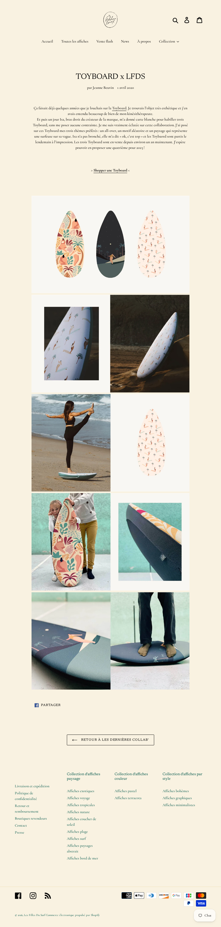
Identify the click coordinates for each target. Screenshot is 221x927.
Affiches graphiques (177, 798)
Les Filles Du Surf (34, 915)
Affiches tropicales (81, 805)
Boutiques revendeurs (31, 818)
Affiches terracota (128, 798)
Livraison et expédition (32, 786)
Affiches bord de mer (82, 858)
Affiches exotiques (80, 791)
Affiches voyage (78, 798)
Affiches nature (78, 812)
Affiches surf (76, 838)
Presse (19, 832)
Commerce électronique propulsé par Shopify (73, 915)
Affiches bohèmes (176, 791)
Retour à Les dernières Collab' (114, 740)
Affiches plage (77, 831)
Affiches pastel (126, 791)
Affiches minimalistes (179, 805)
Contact (21, 825)
